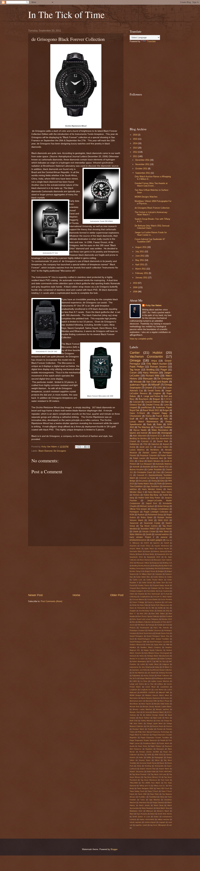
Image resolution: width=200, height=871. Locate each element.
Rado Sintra (142, 746)
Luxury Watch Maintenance (144, 421)
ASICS (146, 543)
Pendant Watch (138, 729)
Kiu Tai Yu (133, 678)
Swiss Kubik (151, 771)
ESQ (167, 611)
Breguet (156, 399)
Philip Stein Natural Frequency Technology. (153, 732)
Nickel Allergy (163, 506)
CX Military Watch (145, 574)
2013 (135, 148)
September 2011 (143, 173)
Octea (158, 720)
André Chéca (145, 546)
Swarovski (134, 523)
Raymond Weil (156, 458)
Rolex (159, 424)
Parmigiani (134, 512)
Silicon (157, 760)
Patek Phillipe (137, 366)
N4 (141, 715)
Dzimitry (160, 611)
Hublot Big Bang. (151, 495)
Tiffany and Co (144, 785)
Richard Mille (152, 375)
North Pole (134, 720)
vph (170, 825)
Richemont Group (155, 515)
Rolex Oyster (146, 517)
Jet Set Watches (138, 673)
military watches (163, 819)
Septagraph (159, 757)
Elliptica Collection (144, 622)
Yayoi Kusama (142, 814)
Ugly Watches (154, 800)
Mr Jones (146, 712)
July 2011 (140, 251)
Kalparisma (136, 675)
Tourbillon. (142, 797)
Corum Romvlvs (166, 599)
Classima (141, 594)
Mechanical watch (136, 701)
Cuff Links (168, 602)
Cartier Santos (147, 582)
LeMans (160, 684)
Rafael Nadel (166, 455)
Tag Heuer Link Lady (158, 774)
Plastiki (162, 740)
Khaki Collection (163, 675)
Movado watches (162, 709)
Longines (157, 393)
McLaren (166, 698)
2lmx (167, 540)
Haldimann (154, 419)
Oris (148, 726)
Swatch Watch (164, 769)
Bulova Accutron (137, 469)
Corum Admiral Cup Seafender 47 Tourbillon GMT (150, 240)
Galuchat (155, 444)
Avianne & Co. (156, 436)
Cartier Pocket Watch (154, 580)
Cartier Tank (160, 582)
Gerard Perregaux (136, 636)
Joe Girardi (152, 673)
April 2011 (140, 264)
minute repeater (135, 822)
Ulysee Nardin (166, 529)
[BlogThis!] (79, 446)
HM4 (167, 644)
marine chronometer (147, 819)
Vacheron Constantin (146, 356)
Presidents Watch (149, 743)
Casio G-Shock (137, 413)
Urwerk (148, 387)
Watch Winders (153, 461)
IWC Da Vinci (161, 661)
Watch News (158, 805)
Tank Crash (165, 780)
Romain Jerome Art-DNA (149, 752)
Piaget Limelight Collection (156, 512)
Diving (154, 481)
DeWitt (160, 608)
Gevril (132, 639)
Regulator (148, 749)
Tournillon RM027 (148, 529)
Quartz (132, 746)
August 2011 (141, 247)
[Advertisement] (75, 569)
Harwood (133, 656)
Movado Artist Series (161, 704)
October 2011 (141, 168)
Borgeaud (156, 563)
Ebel (167, 402)
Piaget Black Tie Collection (139, 735)
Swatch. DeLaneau (137, 771)
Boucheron (143, 399)
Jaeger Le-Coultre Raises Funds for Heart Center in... (151, 233)
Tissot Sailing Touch (137, 791)
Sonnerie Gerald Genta (148, 763)
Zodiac (156, 816)
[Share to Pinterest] (88, 446)
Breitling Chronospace (138, 568)
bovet (154, 433)
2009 (135, 287)
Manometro (134, 698)
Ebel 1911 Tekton (158, 613)
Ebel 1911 (144, 613)
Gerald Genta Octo (162, 633)
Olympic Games (149, 453)
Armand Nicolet (163, 548)
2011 (135, 156)
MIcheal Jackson (147, 506)
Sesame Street (144, 760)
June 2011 (140, 256)
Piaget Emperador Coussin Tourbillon (155, 737)
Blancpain (148, 378)
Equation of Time (160, 622)
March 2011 (140, 269)
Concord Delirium (152, 402)
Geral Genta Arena (146, 633)
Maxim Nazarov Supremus (150, 698)
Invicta (132, 447)
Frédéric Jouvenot (154, 630)
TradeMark (153, 797)
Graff (132, 419)
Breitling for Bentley (138, 438)
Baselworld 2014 (136, 557)
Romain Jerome (158, 366)
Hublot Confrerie (166, 658)
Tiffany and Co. (159, 785)
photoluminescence (138, 540)
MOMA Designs (135, 695)
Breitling (150, 369)
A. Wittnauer (134, 543)
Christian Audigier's (136, 591)
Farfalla (159, 625)
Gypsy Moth (158, 644)
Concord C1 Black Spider (162, 596)
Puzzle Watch (164, 743)
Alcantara (133, 546)
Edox (162, 481)
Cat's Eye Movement (160, 438)
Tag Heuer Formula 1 (140, 774)
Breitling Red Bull (154, 568)
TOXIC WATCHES (165, 771)
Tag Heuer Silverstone (149, 780)
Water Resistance (160, 430)
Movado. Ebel (135, 712)
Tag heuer (135, 369)
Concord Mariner (138, 599)
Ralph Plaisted (156, 746)
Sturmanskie (159, 766)
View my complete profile (141, 339)
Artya (154, 360)
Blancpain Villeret (143, 563)
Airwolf (166, 543)
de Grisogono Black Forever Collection (152, 208)
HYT (142, 419)
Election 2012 (167, 619)
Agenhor (156, 543)
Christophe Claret (144, 472)
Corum (133, 372)
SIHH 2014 (159, 754)
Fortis (159, 484)
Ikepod (166, 444)
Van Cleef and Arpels (157, 381)
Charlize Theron (143, 585)
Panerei (169, 726)
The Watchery (144, 427)
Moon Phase (164, 701)
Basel (140, 554)
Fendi (167, 625)
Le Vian (151, 684)
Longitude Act (145, 689)
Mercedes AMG (151, 701)
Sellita (149, 757)
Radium (141, 515)
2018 (135, 135)
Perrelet (160, 729)
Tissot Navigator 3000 (145, 788)
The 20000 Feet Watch (151, 783)
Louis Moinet (159, 689)
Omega (135, 360)
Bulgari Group (150, 571)
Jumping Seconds (165, 673)
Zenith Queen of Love (141, 816)
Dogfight (133, 611)
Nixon (167, 718)
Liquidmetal (164, 687)
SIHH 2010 (163, 520)
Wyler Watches (136, 534)
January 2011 (141, 277)
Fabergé (151, 625)
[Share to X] (82, 446)
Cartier (135, 352)
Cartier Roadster (155, 469)
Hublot (157, 352)
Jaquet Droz (151, 503)
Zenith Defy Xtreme (165, 814)
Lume (166, 404)
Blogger (114, 849)
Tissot (157, 427)
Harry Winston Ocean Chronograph (156, 653)
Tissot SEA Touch (162, 788)
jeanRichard (146, 407)
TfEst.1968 (134, 783)
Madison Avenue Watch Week (157, 695)
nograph (162, 822)
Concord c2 (146, 441)
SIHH (150, 520)
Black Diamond (45, 451)
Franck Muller (162, 416)
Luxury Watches (137, 450)
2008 (135, 291)
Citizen (132, 594)
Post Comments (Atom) (51, 601)
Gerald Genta (154, 390)
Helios (141, 656)
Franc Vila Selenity (161, 627)
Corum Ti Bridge (138, 602)
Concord (136, 402)
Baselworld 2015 (153, 557)
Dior (167, 608)
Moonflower (134, 704)
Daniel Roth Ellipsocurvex (160, 605)
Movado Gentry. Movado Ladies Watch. (157, 706)
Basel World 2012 (151, 410)
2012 (135, 152)
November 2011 (142, 164)
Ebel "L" (133, 613)
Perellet (150, 729)
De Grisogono (60, 451)
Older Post (116, 595)
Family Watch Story (146, 484)
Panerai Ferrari (157, 726)
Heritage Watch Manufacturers (158, 656)
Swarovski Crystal (152, 523)
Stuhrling (148, 766)
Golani (148, 644)
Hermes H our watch (137, 658)
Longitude (133, 689)
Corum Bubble (152, 599)
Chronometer (135, 416)
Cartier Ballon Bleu (143, 577)
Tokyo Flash (154, 794)
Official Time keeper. (138, 509)
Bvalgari (161, 571)
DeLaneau (143, 481)
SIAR (149, 754)
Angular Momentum (161, 546)
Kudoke (169, 678)
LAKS (134, 681)
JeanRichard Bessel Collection (161, 670)
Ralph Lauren (139, 458)
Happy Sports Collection (153, 650)
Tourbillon (167, 427)
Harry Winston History (152, 489)
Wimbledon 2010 (136, 811)
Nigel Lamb (157, 718)
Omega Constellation (160, 509)
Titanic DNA (142, 794)
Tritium (162, 797)
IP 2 (151, 661)
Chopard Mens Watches (139, 588)
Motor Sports (146, 704)
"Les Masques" (146, 464)
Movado (137, 381)
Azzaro (147, 551)
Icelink (142, 664)
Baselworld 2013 (163, 554)
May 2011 (140, 260)
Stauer (161, 763)
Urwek (135, 531)
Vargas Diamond (158, 802)
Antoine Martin (135, 548)
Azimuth (136, 467)
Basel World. (149, 554)
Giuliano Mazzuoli (136, 644)
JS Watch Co (167, 667)
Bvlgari (166, 410)
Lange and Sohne (137, 684)
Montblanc (154, 450)
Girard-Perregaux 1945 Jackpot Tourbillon (153, 639)
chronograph (166, 433)
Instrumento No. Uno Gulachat (141, 667)
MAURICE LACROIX (147, 692)
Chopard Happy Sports (160, 585)
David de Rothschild (137, 608)
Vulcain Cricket (148, 531)
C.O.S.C (168, 399)
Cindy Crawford (163, 591)
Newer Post (35, 595)
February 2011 (142, 273)
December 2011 (142, 160)
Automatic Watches (164, 464)
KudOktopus (158, 678)
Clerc (158, 472)
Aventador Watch (136, 551)
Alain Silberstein (140, 436)
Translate (151, 41)
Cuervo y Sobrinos (154, 602)
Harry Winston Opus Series (160, 492)
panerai (164, 537)
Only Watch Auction (156, 363)
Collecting (133, 596)
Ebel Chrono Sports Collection (148, 616)
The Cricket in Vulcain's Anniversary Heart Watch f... (151, 213)
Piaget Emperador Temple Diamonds (143, 740)
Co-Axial (166, 594)
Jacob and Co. (146, 447)
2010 (135, 283)
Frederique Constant (137, 630)
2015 (135, 139)
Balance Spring (159, 551)
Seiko (141, 757)
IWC (166, 419)
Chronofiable (150, 591)
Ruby (142, 754)
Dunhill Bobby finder (146, 611)
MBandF (155, 384)
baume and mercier (139, 433)
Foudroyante (144, 627)
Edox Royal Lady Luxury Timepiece (145, 619)
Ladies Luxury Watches (160, 681)
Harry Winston (150, 372)
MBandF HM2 (164, 692)
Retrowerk (160, 749)
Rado (149, 424)
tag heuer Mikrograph (158, 825)
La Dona (144, 681)
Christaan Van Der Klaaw (160, 588)
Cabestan (158, 574)
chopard (133, 407)
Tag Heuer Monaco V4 (152, 777)
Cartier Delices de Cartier (162, 577)
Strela (139, 766)
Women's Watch (163, 811)
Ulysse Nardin (140, 430)
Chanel (133, 441)
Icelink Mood (153, 664)
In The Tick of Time (66, 14)
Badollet (146, 467)
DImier (134, 605)
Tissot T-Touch (153, 791)
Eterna (149, 416)
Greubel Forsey (153, 404)
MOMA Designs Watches (146, 197)
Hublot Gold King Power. (149, 498)
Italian (157, 667)
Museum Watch (158, 712)
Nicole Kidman (144, 718)
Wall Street (164, 531)
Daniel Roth (162, 441)
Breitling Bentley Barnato (141, 565)
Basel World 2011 (161, 467)
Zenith (148, 534)
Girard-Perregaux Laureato (159, 642)
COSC (159, 388)
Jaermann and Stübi (139, 670)
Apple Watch (149, 548)
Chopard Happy (159, 413)
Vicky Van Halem (153, 305)
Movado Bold (134, 706)
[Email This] (76, 446)
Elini (133, 622)
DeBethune (134, 444)
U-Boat (141, 461)
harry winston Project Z (142, 537)
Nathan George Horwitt (155, 715)
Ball (167, 436)
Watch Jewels (144, 805)
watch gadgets (156, 540)
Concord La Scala (147, 478)
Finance (132, 627)
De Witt (151, 608)
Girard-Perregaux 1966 (138, 642)
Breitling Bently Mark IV (161, 565)
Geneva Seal (136, 404)
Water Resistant (147, 808)
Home (76, 595)
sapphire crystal (141, 825)
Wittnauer (149, 811)
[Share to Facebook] (85, 446)
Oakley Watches (147, 720)
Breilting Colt (167, 563)
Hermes (136, 495)
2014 (135, 143)
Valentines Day (144, 802)
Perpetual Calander (148, 455)
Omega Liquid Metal (154, 723)
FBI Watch (141, 625)
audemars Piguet (138, 384)
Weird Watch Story (163, 808)
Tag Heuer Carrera (149, 526)
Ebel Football (167, 616)
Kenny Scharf (149, 675)
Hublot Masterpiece (139, 661)
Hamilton (133, 647)
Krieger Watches (146, 678)
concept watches (162, 534)
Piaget (163, 369)
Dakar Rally (144, 605)
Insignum (165, 664)
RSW (132, 515)
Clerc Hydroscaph (153, 594)
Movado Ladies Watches (142, 709)
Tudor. (142, 800)
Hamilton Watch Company (150, 647)
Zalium (152, 814)
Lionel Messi (150, 687)
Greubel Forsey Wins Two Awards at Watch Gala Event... (151, 184)
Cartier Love (137, 580)
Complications (145, 596)
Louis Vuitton (163, 447)
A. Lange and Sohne (150, 396)
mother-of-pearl (150, 822)
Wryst (132, 814)
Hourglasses (152, 658)
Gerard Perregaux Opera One (158, 636)
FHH (145, 444)
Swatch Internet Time (148, 769)
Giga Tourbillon (152, 486)
